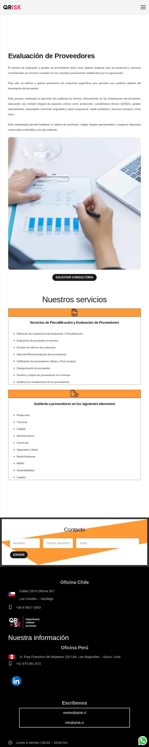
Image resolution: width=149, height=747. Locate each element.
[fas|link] (16, 681)
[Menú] (143, 7)
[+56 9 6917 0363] (12, 607)
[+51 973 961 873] (12, 663)
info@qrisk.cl (74, 723)
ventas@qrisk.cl (74, 713)
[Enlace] (12, 7)
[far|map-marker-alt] (13, 595)
